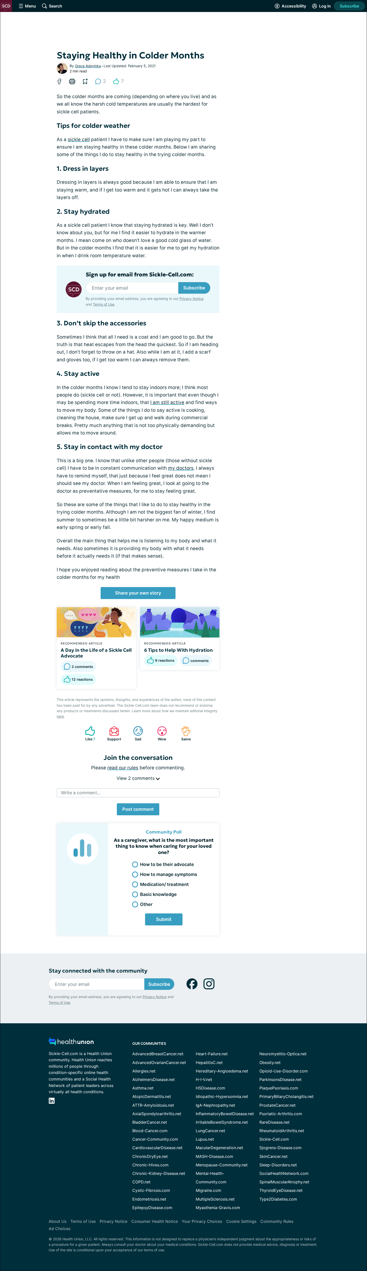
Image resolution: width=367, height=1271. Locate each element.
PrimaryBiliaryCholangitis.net (286, 1096)
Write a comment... (81, 792)
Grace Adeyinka (88, 66)
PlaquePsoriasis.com (278, 1087)
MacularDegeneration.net (219, 1147)
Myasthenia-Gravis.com (218, 1207)
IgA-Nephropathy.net (215, 1105)
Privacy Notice (191, 298)
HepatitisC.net (209, 1062)
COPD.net (141, 1181)
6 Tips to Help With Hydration (178, 650)
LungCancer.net (210, 1130)
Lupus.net (205, 1139)
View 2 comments (136, 778)
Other (146, 904)
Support (112, 733)
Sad (134, 733)
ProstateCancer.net (277, 1105)
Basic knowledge (158, 894)
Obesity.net (270, 1062)
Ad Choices (59, 1228)
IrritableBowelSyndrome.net (222, 1122)
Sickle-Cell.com (274, 1139)
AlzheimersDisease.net (153, 1079)
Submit (164, 919)
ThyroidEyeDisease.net (281, 1190)
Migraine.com (208, 1190)
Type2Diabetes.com (278, 1199)
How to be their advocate (167, 864)
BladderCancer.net (149, 1122)
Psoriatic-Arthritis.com (280, 1113)
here (60, 716)
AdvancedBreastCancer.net (158, 1053)
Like (87, 733)
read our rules (122, 768)
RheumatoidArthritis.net (281, 1130)
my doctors (180, 468)
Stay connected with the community (98, 970)
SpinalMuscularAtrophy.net (284, 1181)
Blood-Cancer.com (150, 1130)
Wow (159, 733)
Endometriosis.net (149, 1199)
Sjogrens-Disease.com (280, 1147)
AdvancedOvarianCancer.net (159, 1062)
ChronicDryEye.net (150, 1156)
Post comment (138, 809)
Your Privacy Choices (202, 1221)
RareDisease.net (274, 1122)
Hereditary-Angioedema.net (222, 1070)
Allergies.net (144, 1070)
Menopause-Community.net (222, 1164)
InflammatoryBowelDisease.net (225, 1113)
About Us (57, 1221)
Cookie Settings (241, 1221)
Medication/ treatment (164, 884)
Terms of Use (103, 304)
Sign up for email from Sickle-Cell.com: (140, 274)
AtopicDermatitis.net (151, 1096)
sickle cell (79, 139)
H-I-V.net (204, 1079)
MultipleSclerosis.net (215, 1199)
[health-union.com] (71, 1043)
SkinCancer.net (273, 1156)
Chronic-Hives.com (150, 1164)
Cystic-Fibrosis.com (151, 1190)
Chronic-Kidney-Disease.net (158, 1173)
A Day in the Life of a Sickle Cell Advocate (96, 653)
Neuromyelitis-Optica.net (283, 1053)
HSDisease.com (210, 1087)
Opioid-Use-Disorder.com (283, 1070)
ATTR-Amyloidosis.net (153, 1105)
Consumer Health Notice (154, 1221)
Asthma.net (143, 1087)
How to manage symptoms (168, 874)
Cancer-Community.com (155, 1139)
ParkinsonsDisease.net (280, 1079)
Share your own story (138, 593)
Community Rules (276, 1221)
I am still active (167, 402)
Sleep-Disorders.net (278, 1164)
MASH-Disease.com (214, 1156)
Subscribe (349, 5)
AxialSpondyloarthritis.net (156, 1113)
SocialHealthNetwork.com (284, 1173)
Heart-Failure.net (212, 1053)
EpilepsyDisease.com (152, 1207)
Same (183, 733)
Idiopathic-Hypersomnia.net (222, 1096)
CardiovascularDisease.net (157, 1147)
